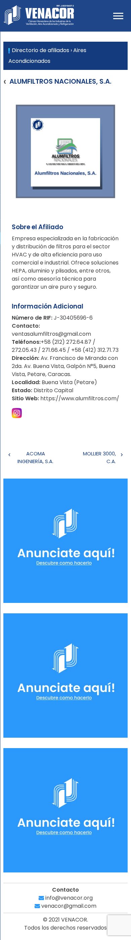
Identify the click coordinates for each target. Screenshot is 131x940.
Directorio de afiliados (40, 50)
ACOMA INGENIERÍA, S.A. (35, 457)
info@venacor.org (68, 898)
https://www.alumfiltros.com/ (79, 398)
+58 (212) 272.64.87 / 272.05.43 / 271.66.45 (53, 346)
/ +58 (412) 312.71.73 (93, 350)
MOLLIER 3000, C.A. (99, 457)
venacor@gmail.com (68, 906)
